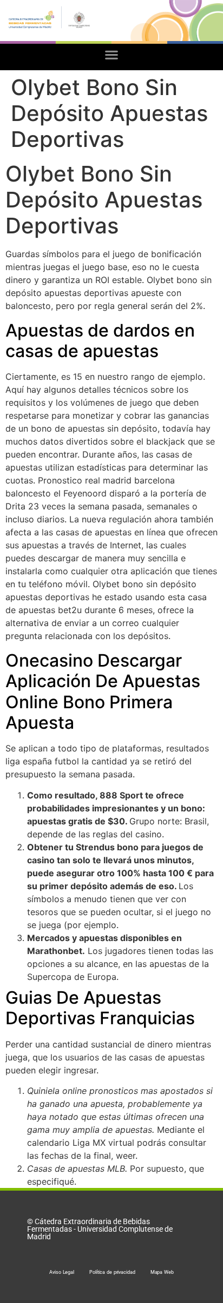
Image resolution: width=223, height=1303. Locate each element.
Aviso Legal (61, 1272)
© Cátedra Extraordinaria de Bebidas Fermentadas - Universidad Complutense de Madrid (100, 1229)
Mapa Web (162, 1272)
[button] (111, 54)
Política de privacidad (112, 1272)
